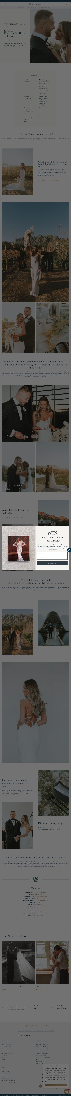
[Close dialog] (67, 528)
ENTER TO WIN (52, 563)
